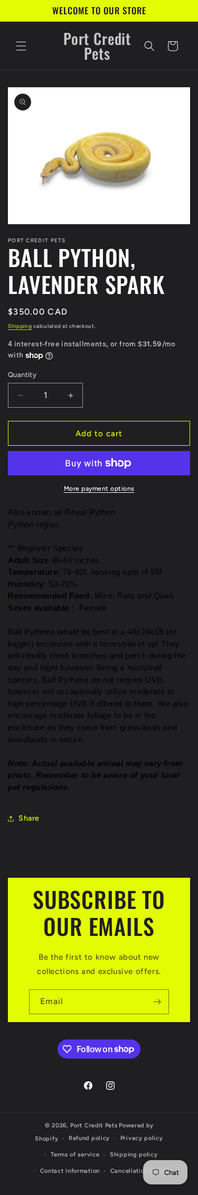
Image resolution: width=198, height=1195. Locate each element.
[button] (21, 46)
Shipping (20, 326)
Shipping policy (134, 1154)
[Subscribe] (156, 1001)
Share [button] (29, 818)
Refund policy (89, 1138)
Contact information (70, 1171)
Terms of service (75, 1154)
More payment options (99, 488)
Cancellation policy (139, 1171)
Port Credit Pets (93, 1125)
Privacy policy (141, 1138)
